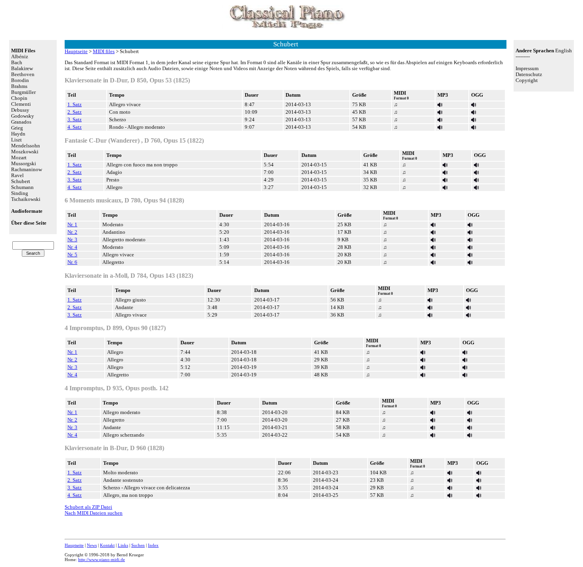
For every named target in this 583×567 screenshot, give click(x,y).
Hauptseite (76, 51)
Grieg (17, 128)
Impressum (527, 68)
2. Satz (74, 112)
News (92, 545)
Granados (21, 122)
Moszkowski (24, 152)
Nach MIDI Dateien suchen (94, 513)
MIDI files (104, 51)
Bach (16, 62)
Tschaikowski (25, 199)
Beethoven (23, 74)
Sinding (19, 193)
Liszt (16, 140)
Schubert (20, 181)
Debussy (20, 110)
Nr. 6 (72, 262)
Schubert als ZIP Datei (88, 507)
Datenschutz (529, 74)
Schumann (22, 187)
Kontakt (107, 545)
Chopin (19, 98)
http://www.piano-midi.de (101, 559)
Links (123, 545)
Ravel (17, 175)
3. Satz (74, 119)
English (563, 50)
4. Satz (74, 127)
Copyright (527, 80)
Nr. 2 (72, 232)
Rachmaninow (26, 169)
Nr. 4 (72, 247)
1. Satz (74, 104)
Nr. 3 (72, 239)
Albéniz (19, 56)
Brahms (19, 86)
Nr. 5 (72, 255)
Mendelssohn (25, 146)
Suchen (138, 545)
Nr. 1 (72, 224)
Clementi (21, 104)
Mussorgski (23, 163)
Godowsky (22, 116)
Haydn (18, 134)
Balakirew (22, 68)
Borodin (20, 80)
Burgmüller (23, 92)
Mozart (19, 157)
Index (153, 545)
